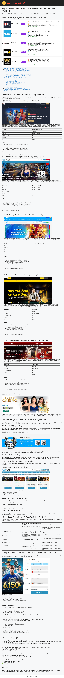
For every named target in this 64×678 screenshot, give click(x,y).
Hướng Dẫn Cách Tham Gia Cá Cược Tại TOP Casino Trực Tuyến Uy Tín (17, 89)
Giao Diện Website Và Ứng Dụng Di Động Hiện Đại (15, 80)
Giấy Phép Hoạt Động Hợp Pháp (11, 78)
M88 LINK (23, 24)
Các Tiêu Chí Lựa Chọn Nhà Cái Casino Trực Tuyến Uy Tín (15, 77)
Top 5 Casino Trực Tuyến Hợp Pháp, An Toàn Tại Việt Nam (15, 68)
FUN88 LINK (23, 33)
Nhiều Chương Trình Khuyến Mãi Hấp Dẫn (13, 83)
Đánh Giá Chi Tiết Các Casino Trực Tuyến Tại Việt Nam (14, 69)
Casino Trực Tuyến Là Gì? (9, 76)
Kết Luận (6, 91)
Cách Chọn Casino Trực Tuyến (56, 2)
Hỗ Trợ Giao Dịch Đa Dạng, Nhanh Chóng (13, 84)
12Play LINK (23, 43)
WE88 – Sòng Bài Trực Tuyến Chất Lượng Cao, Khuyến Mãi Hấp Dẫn (18, 74)
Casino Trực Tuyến (34, 2)
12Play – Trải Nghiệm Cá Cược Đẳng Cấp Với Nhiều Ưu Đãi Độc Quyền (18, 75)
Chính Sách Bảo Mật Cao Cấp (11, 87)
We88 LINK (23, 51)
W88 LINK (23, 61)
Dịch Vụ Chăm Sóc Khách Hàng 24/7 (12, 86)
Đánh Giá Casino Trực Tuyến (43, 2)
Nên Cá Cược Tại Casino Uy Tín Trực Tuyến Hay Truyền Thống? (16, 88)
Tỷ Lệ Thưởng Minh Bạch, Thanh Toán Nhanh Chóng (15, 82)
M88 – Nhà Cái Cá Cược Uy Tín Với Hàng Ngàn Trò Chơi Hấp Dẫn (17, 70)
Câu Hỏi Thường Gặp (8, 90)
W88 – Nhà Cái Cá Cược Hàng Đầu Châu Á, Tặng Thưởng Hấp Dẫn (18, 71)
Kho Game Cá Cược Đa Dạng (11, 81)
